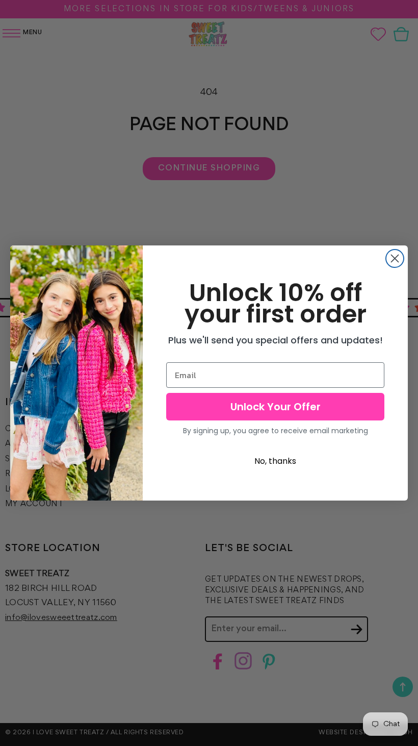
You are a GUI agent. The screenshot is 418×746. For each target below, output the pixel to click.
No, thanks (275, 461)
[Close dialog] (395, 258)
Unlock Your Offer (275, 407)
